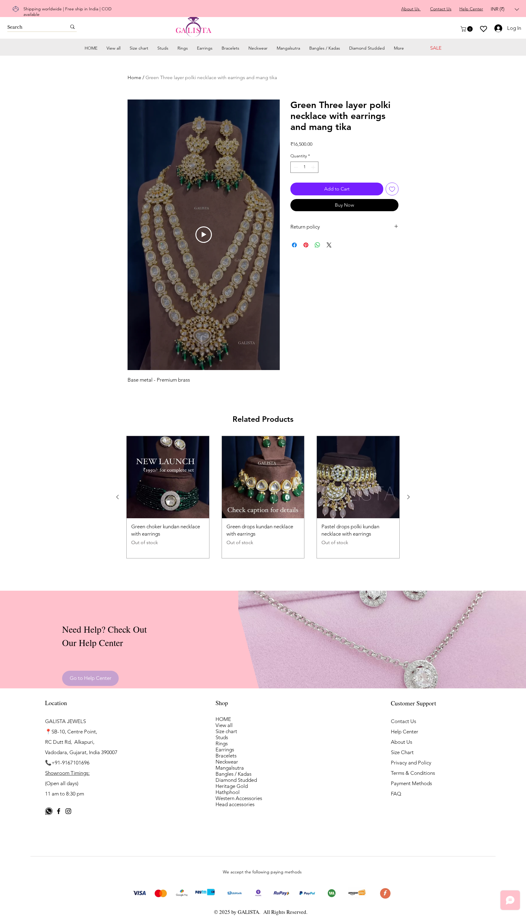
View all (224, 725)
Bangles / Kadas (233, 774)
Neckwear (227, 762)
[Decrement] (295, 167)
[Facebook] (58, 811)
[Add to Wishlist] (392, 189)
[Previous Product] (117, 497)
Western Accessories (239, 798)
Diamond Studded (236, 780)
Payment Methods (412, 783)
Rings (222, 743)
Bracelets (226, 756)
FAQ (396, 794)
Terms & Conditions (413, 773)
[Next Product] (408, 497)
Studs (222, 737)
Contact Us (403, 721)
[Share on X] (329, 245)
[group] (263, 497)
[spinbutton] (304, 167)
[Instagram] (68, 811)
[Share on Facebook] (294, 245)
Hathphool (228, 792)
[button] (505, 9)
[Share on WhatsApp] (317, 245)
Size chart (226, 731)
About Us (401, 742)
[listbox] (505, 9)
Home (134, 77)
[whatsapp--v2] (49, 811)
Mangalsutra (230, 768)
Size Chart (402, 752)
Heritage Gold (232, 786)
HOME (223, 719)
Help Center (404, 732)
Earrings (225, 749)
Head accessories (235, 804)
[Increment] (313, 167)
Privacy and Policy (411, 763)
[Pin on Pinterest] (306, 245)
